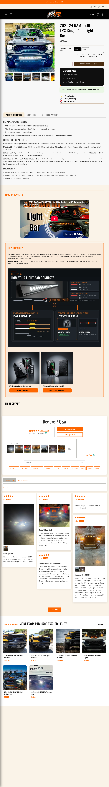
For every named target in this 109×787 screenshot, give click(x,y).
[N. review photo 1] (18, 524)
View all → (102, 625)
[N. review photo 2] (6, 548)
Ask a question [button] (69, 435)
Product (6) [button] (13, 468)
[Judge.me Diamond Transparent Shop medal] (94, 447)
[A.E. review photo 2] (77, 569)
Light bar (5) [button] (25, 468)
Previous (9, 47)
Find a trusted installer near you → (89, 90)
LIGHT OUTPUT (12, 403)
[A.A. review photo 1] (54, 515)
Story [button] (97, 468)
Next (50, 47)
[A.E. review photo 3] (82, 569)
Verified (89, 455)
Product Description (14, 115)
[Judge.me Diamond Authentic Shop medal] (84, 447)
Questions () (23, 480)
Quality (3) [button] (49, 468)
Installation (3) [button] (37, 468)
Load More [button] (54, 610)
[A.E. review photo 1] (90, 545)
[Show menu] (6, 14)
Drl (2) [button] (57, 468)
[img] (8, 496)
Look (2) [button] (65, 468)
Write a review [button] (70, 429)
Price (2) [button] (74, 468)
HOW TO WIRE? (15, 248)
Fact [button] (82, 468)
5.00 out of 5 (44, 431)
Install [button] (90, 468)
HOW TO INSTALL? (14, 195)
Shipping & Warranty (50, 115)
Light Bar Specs (32, 114)
